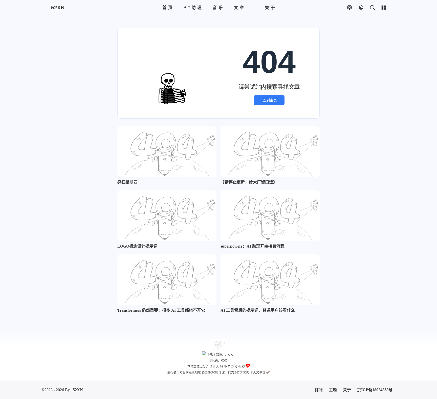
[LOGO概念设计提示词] (166, 215)
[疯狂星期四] (166, 151)
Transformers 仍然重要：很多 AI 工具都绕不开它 (161, 310)
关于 (347, 384)
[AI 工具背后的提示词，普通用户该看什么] (270, 279)
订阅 (319, 384)
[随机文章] (349, 7)
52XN (78, 384)
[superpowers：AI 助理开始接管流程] (270, 215)
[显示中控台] (383, 7)
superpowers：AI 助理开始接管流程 (253, 246)
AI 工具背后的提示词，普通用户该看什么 (258, 310)
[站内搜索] (372, 7)
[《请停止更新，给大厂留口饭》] (270, 151)
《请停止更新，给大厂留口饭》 (249, 182)
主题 (333, 384)
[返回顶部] (218, 345)
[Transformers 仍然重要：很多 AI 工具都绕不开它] (166, 279)
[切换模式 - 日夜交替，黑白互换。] (360, 7)
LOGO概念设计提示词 (137, 246)
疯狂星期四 (127, 182)
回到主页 (270, 100)
